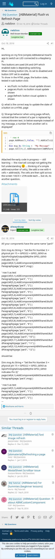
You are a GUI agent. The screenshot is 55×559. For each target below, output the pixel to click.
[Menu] (4, 4)
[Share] (48, 43)
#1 (52, 43)
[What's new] (51, 4)
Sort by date (20, 220)
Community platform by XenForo (26, 539)
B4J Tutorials (20, 489)
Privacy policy (37, 531)
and (15, 406)
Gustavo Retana (14, 473)
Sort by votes (35, 220)
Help (47, 531)
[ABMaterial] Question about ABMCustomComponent (29, 500)
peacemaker (13, 441)
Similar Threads (41, 23)
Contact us (7, 531)
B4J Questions (26, 441)
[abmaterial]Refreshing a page (26, 454)
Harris (10, 489)
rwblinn (10, 23)
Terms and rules (21, 531)
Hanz (10, 457)
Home (5, 533)
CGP (10, 505)
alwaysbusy (17, 226)
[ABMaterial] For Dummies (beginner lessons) (25, 484)
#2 (52, 238)
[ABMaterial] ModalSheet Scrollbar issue (24, 468)
